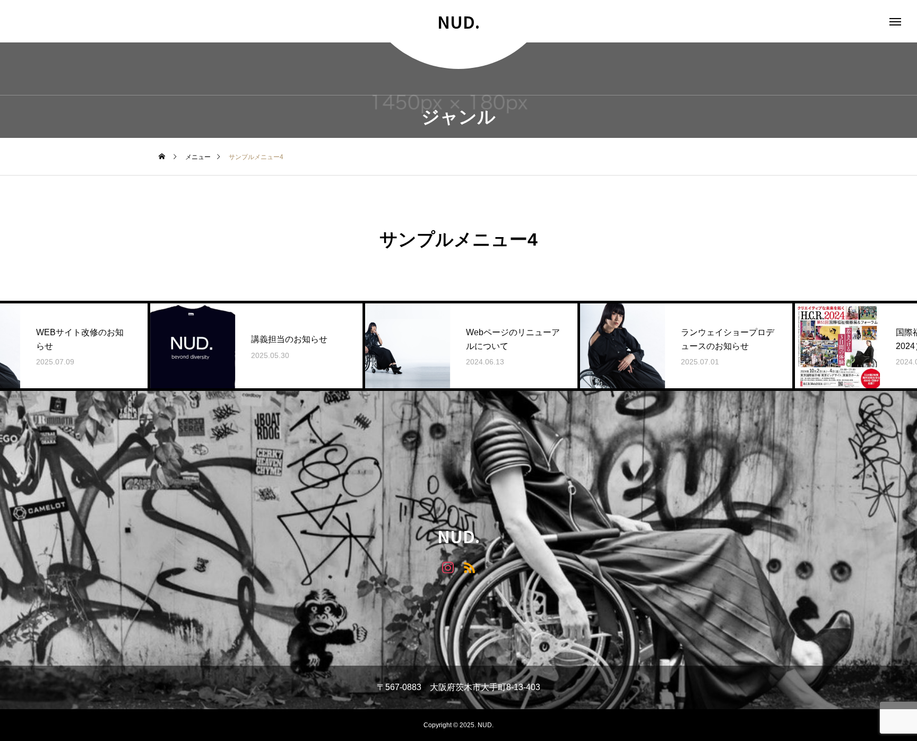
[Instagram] (447, 566)
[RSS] (469, 566)
